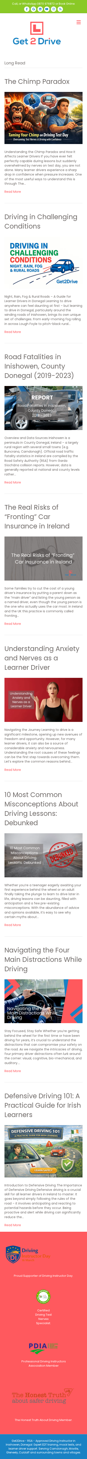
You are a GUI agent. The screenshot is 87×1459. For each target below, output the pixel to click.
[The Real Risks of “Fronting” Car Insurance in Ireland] (43, 558)
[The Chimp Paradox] (43, 117)
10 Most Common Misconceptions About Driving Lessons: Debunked (41, 809)
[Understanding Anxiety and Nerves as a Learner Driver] (43, 700)
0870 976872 (46, 4)
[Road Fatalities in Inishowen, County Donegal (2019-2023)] (43, 408)
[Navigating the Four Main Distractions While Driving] (43, 1001)
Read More (12, 191)
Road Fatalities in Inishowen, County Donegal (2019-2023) (39, 366)
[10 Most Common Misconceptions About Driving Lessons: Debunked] (43, 855)
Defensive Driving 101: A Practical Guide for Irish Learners (42, 1105)
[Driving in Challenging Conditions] (43, 262)
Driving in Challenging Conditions (40, 221)
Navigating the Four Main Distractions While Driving (43, 959)
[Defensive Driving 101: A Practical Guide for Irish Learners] (43, 1151)
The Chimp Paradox (36, 81)
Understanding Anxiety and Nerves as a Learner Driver (41, 658)
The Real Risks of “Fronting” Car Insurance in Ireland (37, 517)
